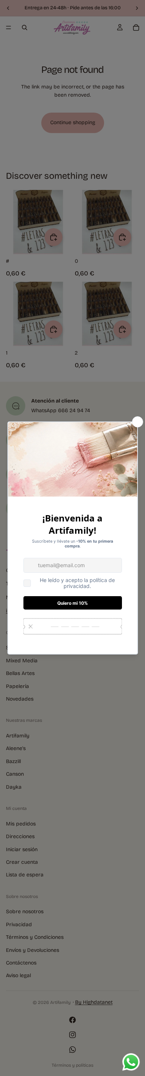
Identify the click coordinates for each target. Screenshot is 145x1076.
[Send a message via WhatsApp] (131, 1062)
